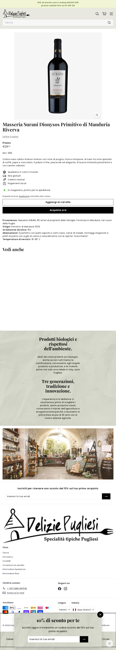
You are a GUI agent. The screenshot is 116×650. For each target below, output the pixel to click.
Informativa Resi (11, 573)
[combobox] (58, 22)
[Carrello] (104, 13)
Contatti (7, 561)
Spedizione (24, 196)
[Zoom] (97, 115)
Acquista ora (58, 210)
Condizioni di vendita (13, 565)
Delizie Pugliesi (10, 136)
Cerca (6, 552)
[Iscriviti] (84, 639)
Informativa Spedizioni (14, 569)
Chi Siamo (8, 556)
